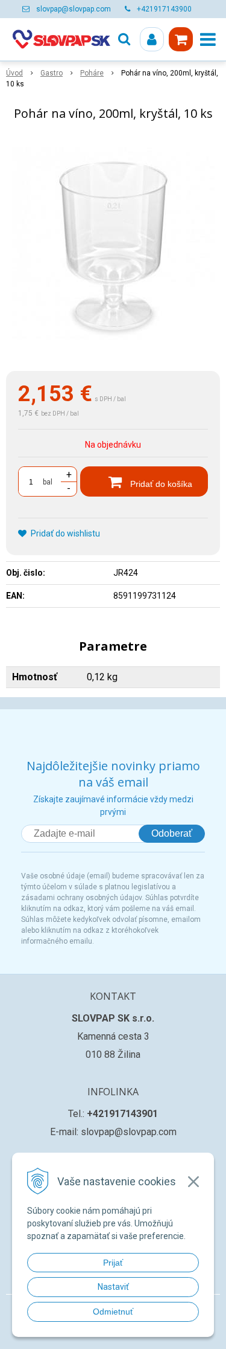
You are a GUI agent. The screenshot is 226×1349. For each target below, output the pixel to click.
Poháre (92, 73)
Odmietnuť (113, 1311)
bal (47, 482)
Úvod (14, 73)
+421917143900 (164, 9)
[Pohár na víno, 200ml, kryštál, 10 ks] (113, 248)
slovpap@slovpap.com (73, 9)
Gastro (51, 73)
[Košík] (181, 39)
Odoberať (171, 833)
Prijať (113, 1262)
